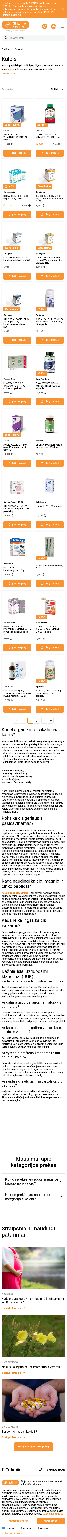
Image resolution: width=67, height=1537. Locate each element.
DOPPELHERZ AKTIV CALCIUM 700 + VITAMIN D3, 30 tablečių (48, 629)
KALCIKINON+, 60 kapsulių (49, 506)
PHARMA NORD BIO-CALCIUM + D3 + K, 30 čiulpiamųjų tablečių (14, 386)
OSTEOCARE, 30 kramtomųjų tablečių (13, 569)
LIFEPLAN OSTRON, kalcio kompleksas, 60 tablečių (49, 446)
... (12, 49)
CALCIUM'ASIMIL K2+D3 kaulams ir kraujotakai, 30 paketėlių (16, 509)
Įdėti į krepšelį (19, 153)
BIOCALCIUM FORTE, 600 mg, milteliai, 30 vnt (15, 197)
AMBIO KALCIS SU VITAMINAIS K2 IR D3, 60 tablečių (15, 137)
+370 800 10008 (55, 1470)
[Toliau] (44, 721)
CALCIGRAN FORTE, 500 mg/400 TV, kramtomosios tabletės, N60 (49, 260)
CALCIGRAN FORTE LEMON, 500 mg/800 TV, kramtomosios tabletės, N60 (17, 323)
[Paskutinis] (51, 721)
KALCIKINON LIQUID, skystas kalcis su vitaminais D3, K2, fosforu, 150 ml (17, 693)
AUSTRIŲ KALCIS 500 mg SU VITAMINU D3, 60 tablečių (48, 693)
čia (19, 15)
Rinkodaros (43, 1528)
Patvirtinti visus (51, 1521)
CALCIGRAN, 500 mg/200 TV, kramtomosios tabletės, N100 (49, 198)
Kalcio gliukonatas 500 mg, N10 (49, 566)
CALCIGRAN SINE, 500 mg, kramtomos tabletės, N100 (16, 258)
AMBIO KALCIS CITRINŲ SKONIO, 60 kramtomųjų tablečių (15, 447)
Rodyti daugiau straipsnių (33, 1446)
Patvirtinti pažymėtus (18, 1521)
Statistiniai (26, 1528)
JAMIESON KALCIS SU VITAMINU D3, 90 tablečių (48, 136)
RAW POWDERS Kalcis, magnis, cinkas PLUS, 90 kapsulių (48, 386)
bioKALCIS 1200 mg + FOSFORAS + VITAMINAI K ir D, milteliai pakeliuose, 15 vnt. (17, 630)
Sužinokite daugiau (52, 1513)
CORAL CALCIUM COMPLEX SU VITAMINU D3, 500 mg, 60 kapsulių (49, 322)
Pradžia (5, 49)
